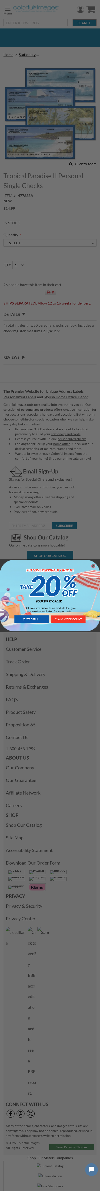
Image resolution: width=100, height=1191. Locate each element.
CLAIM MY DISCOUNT (68, 619)
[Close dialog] (93, 566)
